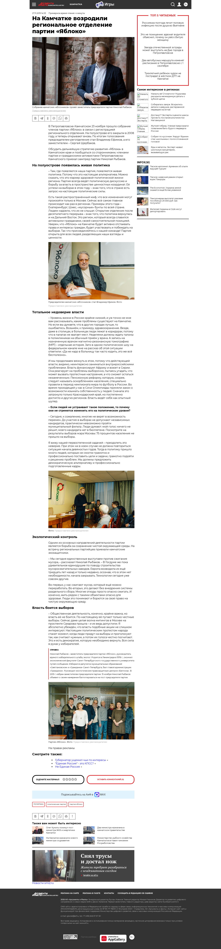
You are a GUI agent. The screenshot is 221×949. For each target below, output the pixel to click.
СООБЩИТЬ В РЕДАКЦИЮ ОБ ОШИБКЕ (135, 893)
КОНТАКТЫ (109, 893)
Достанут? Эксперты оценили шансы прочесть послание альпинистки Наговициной (169, 118)
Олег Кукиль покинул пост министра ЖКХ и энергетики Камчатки (60, 830)
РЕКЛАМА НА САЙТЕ (70, 893)
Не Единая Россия (67, 766)
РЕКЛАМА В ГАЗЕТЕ (91, 893)
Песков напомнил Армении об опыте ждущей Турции (169, 167)
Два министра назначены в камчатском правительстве (111, 828)
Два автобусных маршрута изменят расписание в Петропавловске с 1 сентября (163, 63)
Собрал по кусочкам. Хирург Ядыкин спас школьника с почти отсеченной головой (169, 139)
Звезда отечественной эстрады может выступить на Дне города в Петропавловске (163, 50)
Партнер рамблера (88, 937)
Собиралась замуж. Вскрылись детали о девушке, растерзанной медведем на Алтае (167, 107)
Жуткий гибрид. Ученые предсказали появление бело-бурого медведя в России (170, 128)
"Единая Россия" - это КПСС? (74, 763)
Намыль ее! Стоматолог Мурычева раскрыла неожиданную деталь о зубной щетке (168, 96)
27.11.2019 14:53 (39, 13)
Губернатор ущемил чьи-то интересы (80, 760)
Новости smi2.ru (43, 883)
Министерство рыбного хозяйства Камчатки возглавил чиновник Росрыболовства (114, 840)
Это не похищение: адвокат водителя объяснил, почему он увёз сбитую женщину (163, 37)
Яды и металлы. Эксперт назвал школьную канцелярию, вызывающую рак (167, 150)
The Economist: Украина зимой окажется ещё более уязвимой (165, 189)
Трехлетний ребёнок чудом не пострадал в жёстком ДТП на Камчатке (163, 76)
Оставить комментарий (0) (110, 779)
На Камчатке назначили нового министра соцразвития (62, 839)
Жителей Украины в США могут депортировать (166, 210)
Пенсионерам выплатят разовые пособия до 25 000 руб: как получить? (166, 200)
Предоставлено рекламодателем (49, 110)
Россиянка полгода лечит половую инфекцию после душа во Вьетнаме (162, 24)
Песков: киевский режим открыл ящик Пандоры (166, 178)
